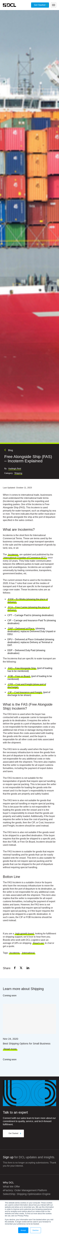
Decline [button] (36, 1230)
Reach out (38, 943)
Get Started (39, 5)
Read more (10, 1049)
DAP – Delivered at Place (21, 628)
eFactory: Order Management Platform (25, 1190)
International (28, 953)
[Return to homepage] (9, 5)
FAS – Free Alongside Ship (22, 668)
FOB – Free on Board (19, 676)
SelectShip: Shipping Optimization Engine (26, 1194)
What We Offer (11, 1186)
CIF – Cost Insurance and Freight (25, 692)
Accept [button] (23, 1230)
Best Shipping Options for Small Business (27, 1043)
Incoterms (13, 554)
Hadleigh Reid (14, 468)
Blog (10, 450)
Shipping (18, 473)
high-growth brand (24, 933)
